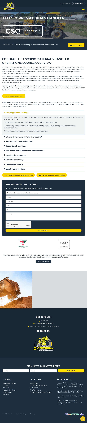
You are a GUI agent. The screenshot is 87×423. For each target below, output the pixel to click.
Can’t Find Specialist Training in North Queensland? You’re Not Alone (70, 391)
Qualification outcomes (16, 155)
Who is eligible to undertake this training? (24, 137)
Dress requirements (14, 164)
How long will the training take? (19, 141)
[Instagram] (41, 331)
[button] (83, 10)
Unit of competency (14, 160)
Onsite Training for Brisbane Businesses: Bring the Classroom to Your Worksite (69, 402)
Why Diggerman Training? (17, 113)
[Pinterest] (48, 331)
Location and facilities (15, 169)
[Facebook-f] (38, 331)
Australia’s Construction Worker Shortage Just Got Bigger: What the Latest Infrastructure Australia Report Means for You (70, 385)
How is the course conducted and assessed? (25, 151)
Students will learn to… (16, 146)
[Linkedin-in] (45, 331)
